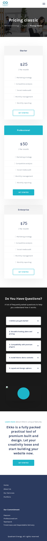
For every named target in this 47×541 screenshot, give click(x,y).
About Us (7, 489)
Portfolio (7, 497)
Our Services (9, 493)
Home (6, 485)
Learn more (10, 422)
